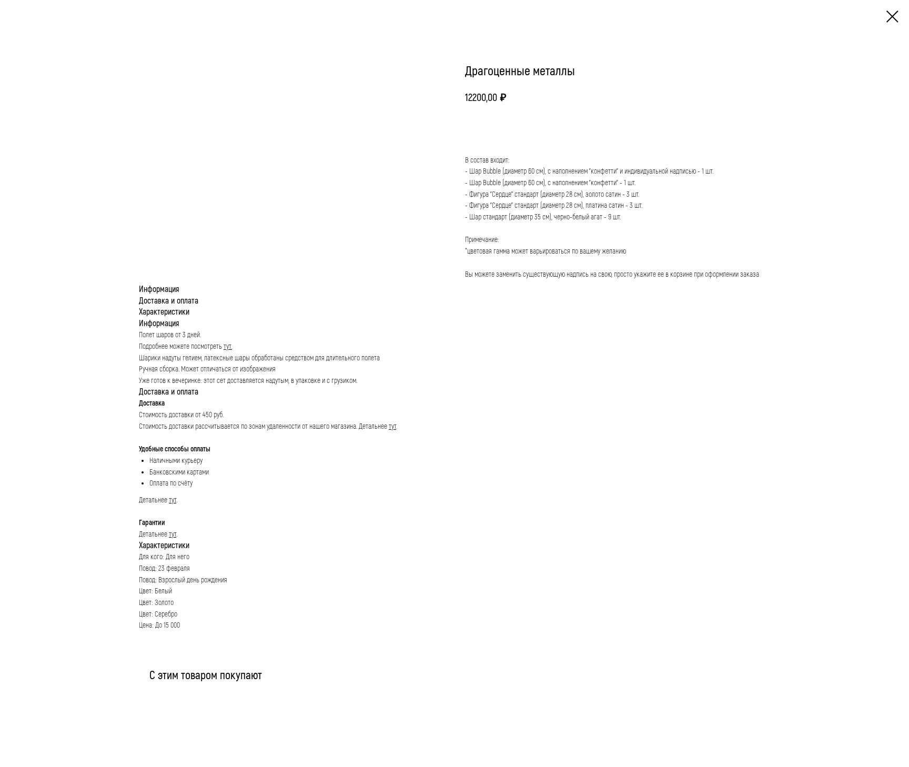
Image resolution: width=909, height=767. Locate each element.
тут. (228, 346)
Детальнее (374, 426)
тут (392, 426)
